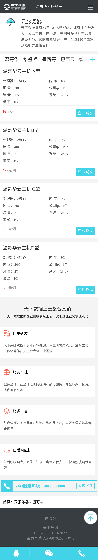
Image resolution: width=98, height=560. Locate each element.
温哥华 (38, 502)
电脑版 (50, 519)
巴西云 (68, 59)
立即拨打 (85, 486)
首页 (6, 502)
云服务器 (21, 502)
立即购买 (85, 113)
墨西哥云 (49, 61)
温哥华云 (12, 61)
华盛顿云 (30, 61)
